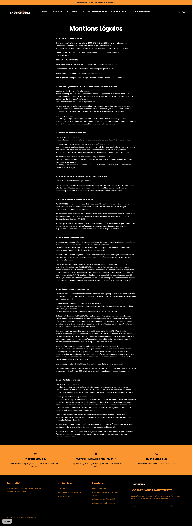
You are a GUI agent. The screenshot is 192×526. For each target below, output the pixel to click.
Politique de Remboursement (104, 503)
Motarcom (57, 11)
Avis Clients (72, 11)
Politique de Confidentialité (103, 499)
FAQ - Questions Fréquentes (94, 11)
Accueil (45, 11)
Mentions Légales (99, 488)
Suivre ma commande (140, 11)
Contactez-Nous (118, 11)
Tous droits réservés (28, 518)
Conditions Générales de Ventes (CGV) (105, 493)
